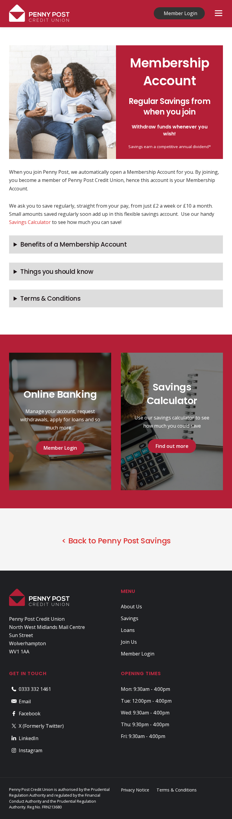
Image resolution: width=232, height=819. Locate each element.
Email (25, 701)
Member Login (180, 13)
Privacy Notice (135, 790)
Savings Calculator (30, 222)
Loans (128, 630)
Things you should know (56, 271)
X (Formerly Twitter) (41, 726)
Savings (129, 618)
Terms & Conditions (50, 298)
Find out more (172, 446)
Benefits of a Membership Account (73, 244)
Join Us (129, 642)
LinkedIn (28, 738)
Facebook (29, 713)
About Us (131, 606)
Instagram (30, 750)
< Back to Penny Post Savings (116, 540)
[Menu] (218, 13)
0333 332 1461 (35, 689)
